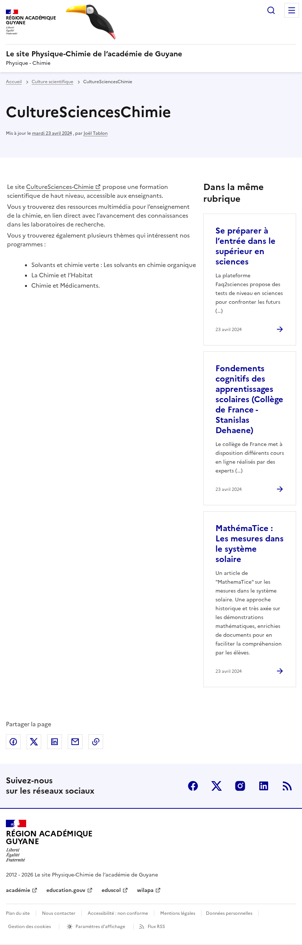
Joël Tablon (96, 133)
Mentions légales (177, 913)
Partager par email (75, 741)
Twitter (216, 786)
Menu (291, 10)
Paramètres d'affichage (100, 926)
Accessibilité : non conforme (118, 913)
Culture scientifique (52, 81)
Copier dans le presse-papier (95, 741)
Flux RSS (156, 926)
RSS (287, 786)
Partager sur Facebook (13, 741)
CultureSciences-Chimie (60, 186)
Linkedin (264, 786)
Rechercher (271, 10)
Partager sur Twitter (34, 741)
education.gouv (65, 890)
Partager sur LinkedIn (54, 741)
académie (18, 890)
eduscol (111, 890)
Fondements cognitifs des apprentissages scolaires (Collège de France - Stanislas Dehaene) (249, 399)
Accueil (14, 81)
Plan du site (18, 913)
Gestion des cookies (29, 926)
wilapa (145, 890)
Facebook (193, 786)
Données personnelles (229, 913)
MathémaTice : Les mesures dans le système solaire (249, 543)
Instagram (240, 786)
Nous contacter (59, 913)
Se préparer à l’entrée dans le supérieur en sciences (245, 246)
